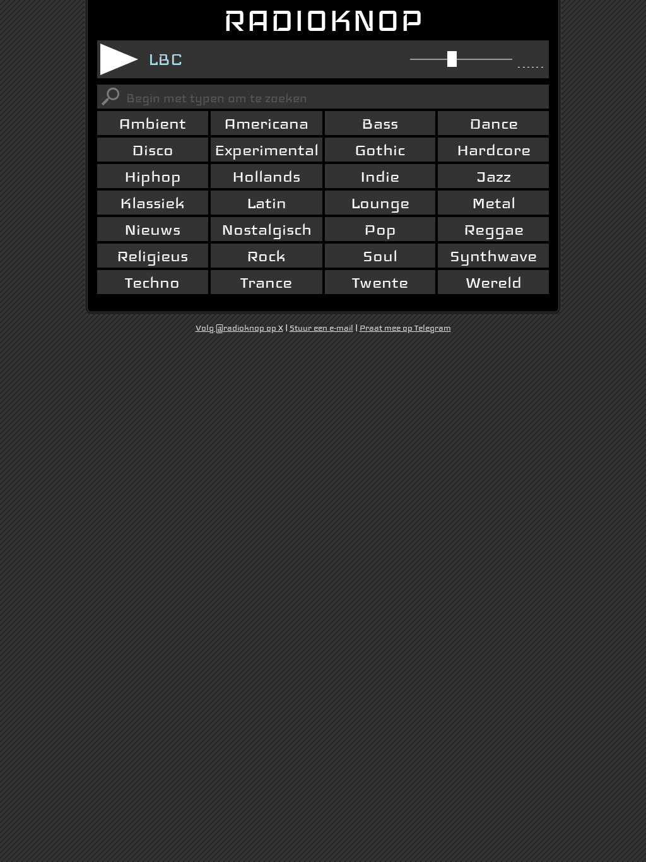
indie (379, 176)
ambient (152, 123)
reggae (494, 229)
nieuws (152, 229)
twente (380, 282)
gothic (380, 150)
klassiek (152, 203)
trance (266, 282)
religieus (152, 256)
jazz (493, 176)
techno (152, 282)
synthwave (493, 256)
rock (266, 256)
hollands (266, 176)
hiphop (152, 176)
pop (380, 229)
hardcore (494, 150)
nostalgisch (266, 229)
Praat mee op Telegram (405, 328)
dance (493, 123)
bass (379, 123)
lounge (380, 203)
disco (152, 150)
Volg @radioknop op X (239, 328)
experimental (266, 150)
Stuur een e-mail (321, 328)
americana (266, 123)
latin (266, 203)
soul (380, 256)
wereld (494, 282)
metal (493, 203)
